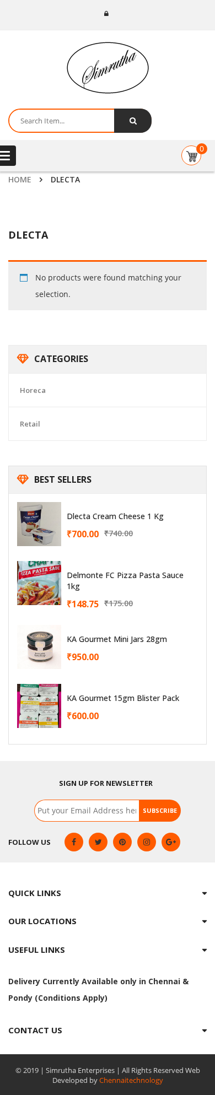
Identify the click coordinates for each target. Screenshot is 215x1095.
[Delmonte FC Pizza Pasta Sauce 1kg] (39, 583)
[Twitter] (98, 842)
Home (19, 179)
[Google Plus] (171, 842)
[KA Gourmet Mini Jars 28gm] (39, 647)
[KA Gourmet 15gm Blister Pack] (39, 706)
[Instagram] (146, 842)
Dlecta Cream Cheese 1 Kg (115, 516)
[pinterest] (122, 842)
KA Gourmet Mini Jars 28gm (117, 639)
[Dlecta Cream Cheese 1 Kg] (39, 524)
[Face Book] (73, 842)
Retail (30, 424)
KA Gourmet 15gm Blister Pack (123, 698)
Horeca (33, 390)
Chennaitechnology (131, 1080)
